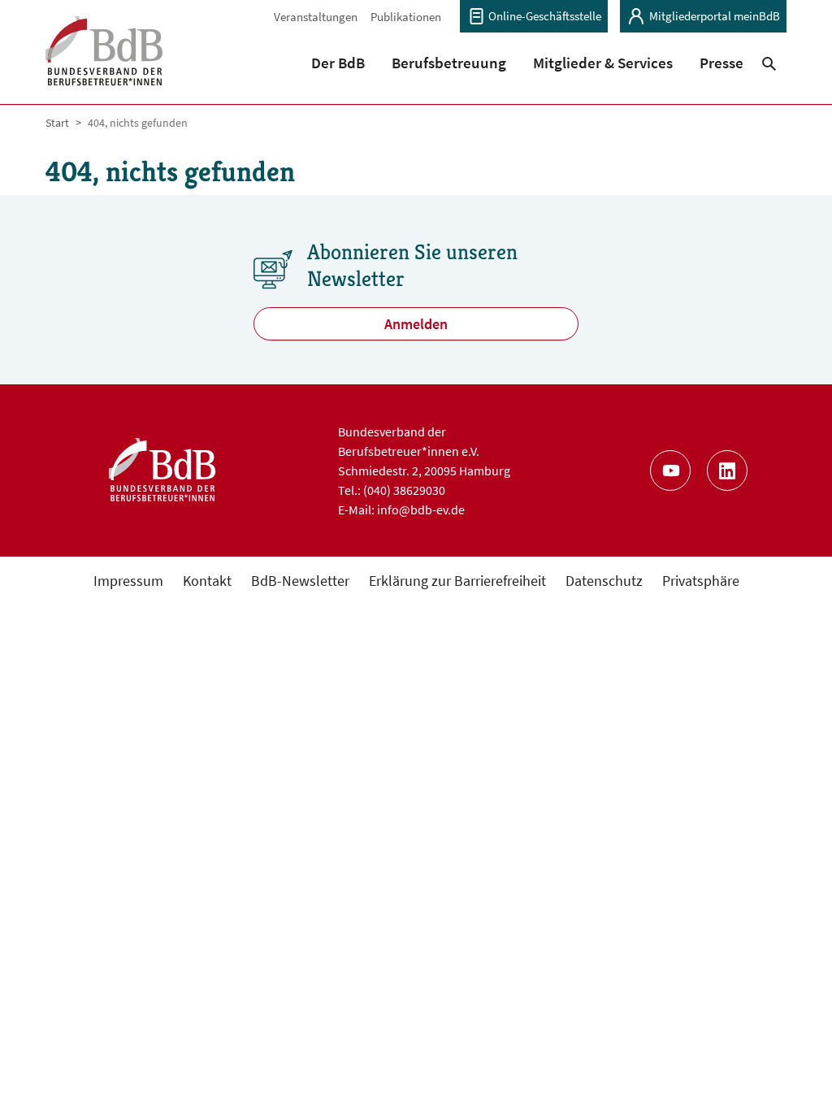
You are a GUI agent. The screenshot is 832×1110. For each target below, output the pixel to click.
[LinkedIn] (727, 470)
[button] (338, 62)
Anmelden (416, 323)
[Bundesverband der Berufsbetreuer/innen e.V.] (104, 61)
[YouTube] (670, 470)
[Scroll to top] (793, 1071)
